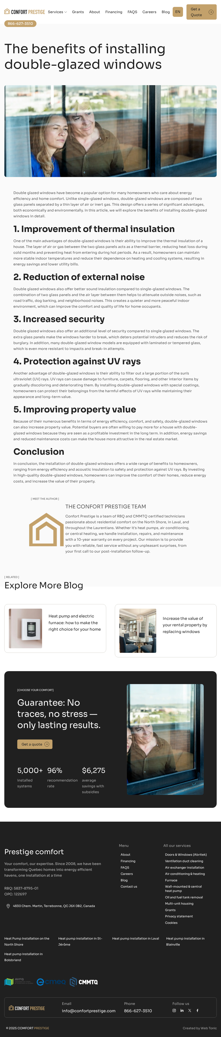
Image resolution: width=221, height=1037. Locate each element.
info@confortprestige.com (88, 1011)
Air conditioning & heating (185, 874)
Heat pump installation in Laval (135, 938)
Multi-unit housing (179, 903)
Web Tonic (209, 1028)
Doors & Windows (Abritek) (186, 855)
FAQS (132, 12)
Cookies (171, 923)
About (94, 12)
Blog (166, 12)
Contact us (129, 886)
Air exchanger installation (184, 867)
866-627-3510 (138, 1011)
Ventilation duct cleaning (184, 861)
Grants (78, 12)
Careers (149, 12)
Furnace (171, 880)
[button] (57, 12)
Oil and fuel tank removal (184, 897)
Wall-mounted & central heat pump (183, 889)
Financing (113, 12)
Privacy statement (179, 916)
